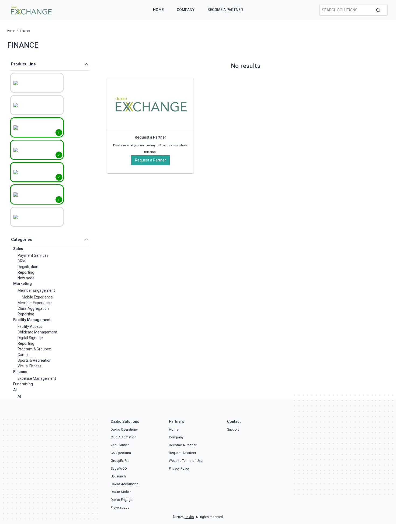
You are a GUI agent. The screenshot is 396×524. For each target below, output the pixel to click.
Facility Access (30, 326)
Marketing (22, 284)
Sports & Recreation (34, 360)
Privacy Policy (179, 468)
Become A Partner (225, 10)
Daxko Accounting (124, 484)
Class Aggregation (33, 308)
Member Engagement (36, 290)
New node (26, 278)
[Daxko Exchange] (31, 10)
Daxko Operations (124, 429)
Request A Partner (182, 453)
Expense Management (37, 378)
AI (15, 390)
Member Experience (35, 303)
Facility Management (32, 320)
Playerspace (120, 507)
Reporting (26, 272)
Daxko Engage (121, 500)
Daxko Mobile (121, 492)
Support (233, 429)
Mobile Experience (37, 297)
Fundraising (23, 384)
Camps (24, 355)
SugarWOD (119, 468)
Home (158, 10)
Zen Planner (120, 445)
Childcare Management (37, 332)
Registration (28, 267)
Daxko (189, 517)
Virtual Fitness (29, 366)
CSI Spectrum (121, 453)
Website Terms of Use (186, 461)
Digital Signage (30, 338)
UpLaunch (118, 476)
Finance (20, 372)
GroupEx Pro (120, 461)
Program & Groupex (34, 349)
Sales (18, 249)
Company (185, 10)
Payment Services (33, 255)
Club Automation (123, 437)
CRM (22, 261)
